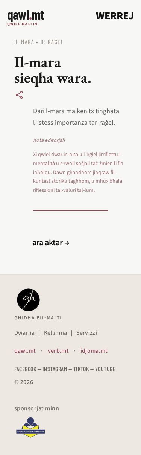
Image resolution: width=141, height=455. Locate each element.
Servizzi (86, 333)
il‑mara (24, 41)
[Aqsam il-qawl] (19, 95)
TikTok (81, 368)
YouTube (105, 368)
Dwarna (24, 333)
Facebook (25, 368)
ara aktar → (51, 242)
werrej (115, 15)
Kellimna (55, 333)
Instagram (54, 368)
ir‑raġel (52, 41)
